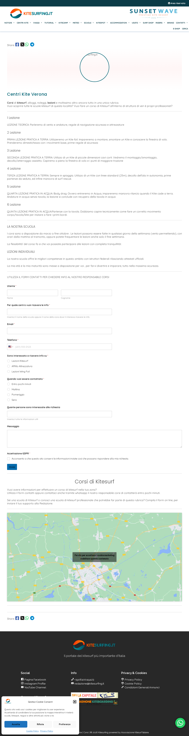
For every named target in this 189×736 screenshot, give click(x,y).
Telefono (12, 340)
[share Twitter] (22, 45)
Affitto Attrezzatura (22, 366)
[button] (74, 701)
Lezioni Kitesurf (20, 360)
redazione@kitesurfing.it (89, 683)
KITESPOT (100, 23)
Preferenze (64, 724)
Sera (14, 399)
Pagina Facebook (35, 679)
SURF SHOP (148, 23)
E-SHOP (176, 28)
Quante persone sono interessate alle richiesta (33, 407)
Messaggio (13, 426)
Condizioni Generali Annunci (141, 687)
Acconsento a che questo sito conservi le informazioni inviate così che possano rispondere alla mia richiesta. (70, 458)
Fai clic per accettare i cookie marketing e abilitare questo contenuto (94, 557)
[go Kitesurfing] (94, 649)
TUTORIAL (49, 23)
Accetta (16, 724)
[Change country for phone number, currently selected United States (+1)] (10, 347)
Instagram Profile (35, 683)
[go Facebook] (17, 45)
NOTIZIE (8, 23)
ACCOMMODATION (118, 23)
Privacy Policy (46, 731)
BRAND (170, 23)
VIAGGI (36, 23)
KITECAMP (63, 23)
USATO (135, 23)
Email (11, 324)
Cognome (65, 298)
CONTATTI (180, 23)
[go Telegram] (32, 45)
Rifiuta (40, 724)
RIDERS (159, 23)
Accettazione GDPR (18, 453)
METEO (76, 23)
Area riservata (177, 3)
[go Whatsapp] (27, 45)
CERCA (185, 28)
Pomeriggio (18, 394)
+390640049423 (84, 679)
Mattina (16, 389)
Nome (10, 298)
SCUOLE (87, 23)
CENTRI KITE (22, 23)
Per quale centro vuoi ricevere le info (28, 305)
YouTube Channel (35, 687)
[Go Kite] (31, 18)
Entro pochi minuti (21, 384)
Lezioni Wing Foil (21, 371)
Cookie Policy (32, 731)
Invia (12, 466)
